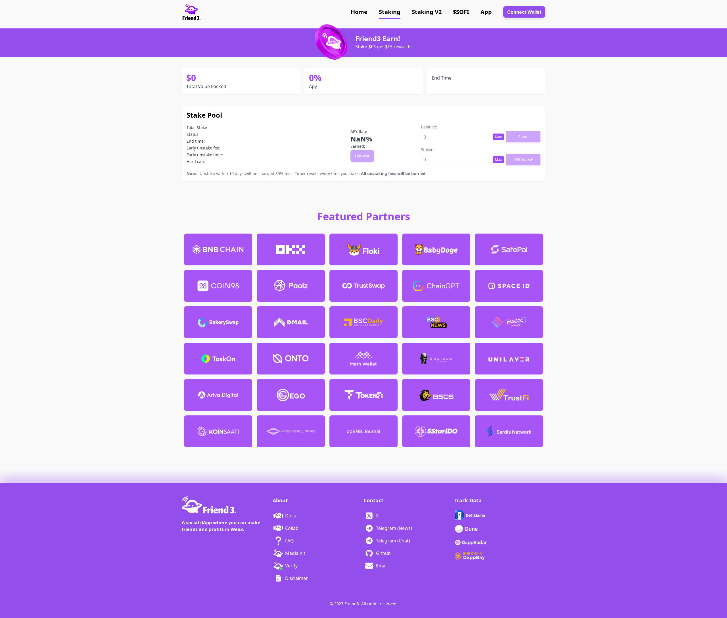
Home (359, 12)
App (486, 12)
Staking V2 (427, 12)
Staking (389, 12)
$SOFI (461, 12)
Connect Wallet (524, 12)
